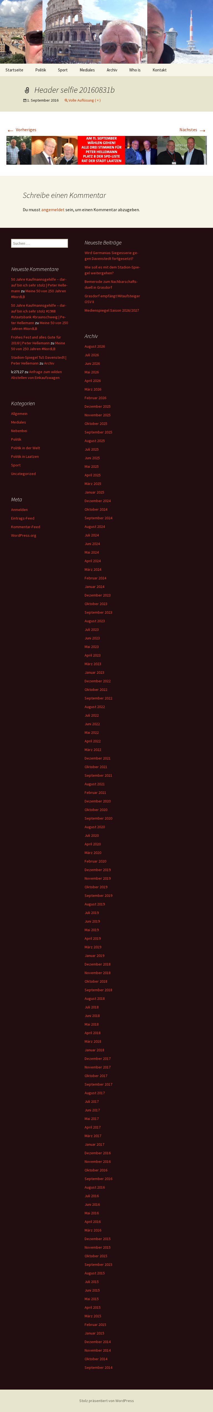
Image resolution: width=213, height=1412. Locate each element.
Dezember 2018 (98, 964)
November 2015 (98, 1247)
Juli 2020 (92, 835)
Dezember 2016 (98, 1152)
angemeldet (53, 209)
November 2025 (98, 414)
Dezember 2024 (98, 500)
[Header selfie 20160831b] (106, 150)
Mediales (87, 70)
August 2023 (95, 620)
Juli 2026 (92, 354)
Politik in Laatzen (25, 456)
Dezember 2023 (98, 595)
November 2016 (98, 1161)
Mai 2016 (92, 1212)
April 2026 (93, 380)
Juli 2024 (92, 535)
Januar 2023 (94, 672)
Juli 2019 (92, 912)
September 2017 (98, 1084)
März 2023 (93, 663)
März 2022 (93, 749)
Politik (40, 70)
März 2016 (93, 1230)
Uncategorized (23, 473)
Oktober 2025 (96, 423)
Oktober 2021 (96, 766)
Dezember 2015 (98, 1238)
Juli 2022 (92, 715)
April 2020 (93, 843)
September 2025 (98, 432)
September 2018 (98, 989)
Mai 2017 (92, 1118)
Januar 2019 (94, 955)
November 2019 (98, 878)
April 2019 (93, 938)
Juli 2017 (92, 1101)
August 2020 (95, 826)
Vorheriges (21, 129)
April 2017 (93, 1127)
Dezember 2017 (98, 1058)
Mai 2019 (92, 929)
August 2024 (95, 526)
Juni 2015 (92, 1290)
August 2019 (95, 904)
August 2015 (95, 1273)
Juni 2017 (92, 1110)
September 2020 (98, 818)
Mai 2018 (92, 1024)
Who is (135, 70)
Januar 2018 (94, 1049)
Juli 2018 (92, 1007)
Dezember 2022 (98, 680)
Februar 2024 (95, 577)
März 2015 (93, 1315)
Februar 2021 (95, 792)
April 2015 (93, 1307)
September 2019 (98, 895)
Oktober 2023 (96, 603)
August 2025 (95, 440)
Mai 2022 (92, 732)
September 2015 (98, 1264)
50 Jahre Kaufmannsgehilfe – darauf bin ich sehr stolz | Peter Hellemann (39, 285)
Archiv (112, 70)
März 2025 (93, 483)
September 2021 (98, 775)
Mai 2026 (92, 372)
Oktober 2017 (96, 1075)
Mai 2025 (92, 466)
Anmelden (19, 509)
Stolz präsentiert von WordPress (106, 1400)
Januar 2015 (94, 1333)
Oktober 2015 (96, 1255)
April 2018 (93, 1032)
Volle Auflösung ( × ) (85, 100)
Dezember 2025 (98, 406)
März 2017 (93, 1135)
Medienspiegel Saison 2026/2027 (112, 310)
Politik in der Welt (25, 447)
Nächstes (193, 129)
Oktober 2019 (96, 886)
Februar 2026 (95, 397)
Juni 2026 (92, 363)
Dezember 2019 (98, 869)
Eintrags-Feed (22, 518)
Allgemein (19, 413)
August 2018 (95, 998)
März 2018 (93, 1041)
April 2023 (93, 655)
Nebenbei (19, 430)
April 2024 (93, 560)
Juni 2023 (92, 638)
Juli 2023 (92, 629)
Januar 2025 (94, 492)
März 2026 (93, 389)
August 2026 (95, 346)
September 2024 (98, 517)
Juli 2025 (92, 449)
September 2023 (98, 612)
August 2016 (95, 1187)
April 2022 (93, 741)
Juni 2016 (92, 1204)
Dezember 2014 (98, 1341)
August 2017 (95, 1092)
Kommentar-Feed (25, 526)
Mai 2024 (92, 552)
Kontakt (160, 70)
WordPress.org (23, 535)
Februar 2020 (95, 861)
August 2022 (95, 706)
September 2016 (98, 1178)
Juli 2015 (92, 1281)
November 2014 (98, 1350)
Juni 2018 (92, 1015)
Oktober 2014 (96, 1358)
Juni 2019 (92, 921)
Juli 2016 (92, 1195)
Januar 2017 (94, 1144)
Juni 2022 (92, 723)
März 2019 (93, 946)
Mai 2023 (92, 646)
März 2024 (93, 569)
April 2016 (93, 1221)
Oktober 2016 (96, 1170)
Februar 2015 (95, 1324)
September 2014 (98, 1367)
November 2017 (98, 1067)
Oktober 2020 (96, 809)
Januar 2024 (94, 586)
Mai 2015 (92, 1298)
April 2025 (93, 475)
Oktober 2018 (96, 981)
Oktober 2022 (96, 689)
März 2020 (93, 852)
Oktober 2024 (96, 509)
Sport (63, 70)
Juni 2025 (92, 457)
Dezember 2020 (98, 801)
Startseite (14, 70)
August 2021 (95, 783)
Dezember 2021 (98, 758)
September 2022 (98, 698)
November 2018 (98, 972)
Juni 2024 (92, 543)
